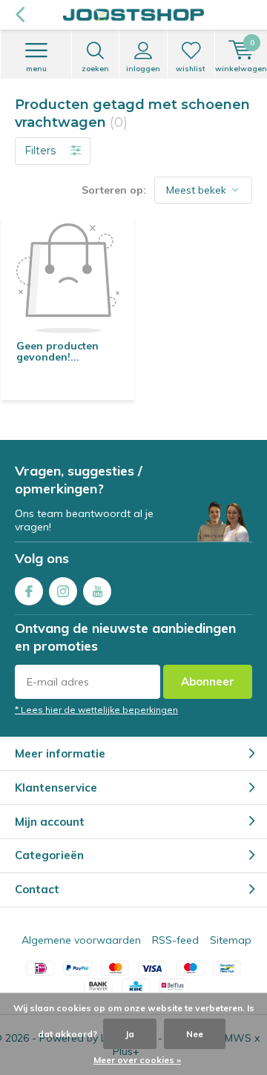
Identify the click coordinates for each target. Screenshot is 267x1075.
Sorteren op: (114, 190)
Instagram (63, 591)
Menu (36, 68)
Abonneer (207, 681)
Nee (194, 1033)
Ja (129, 1033)
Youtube (97, 591)
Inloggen (143, 68)
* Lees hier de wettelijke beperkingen (96, 709)
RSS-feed (175, 940)
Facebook (29, 591)
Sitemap (230, 940)
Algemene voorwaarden (81, 940)
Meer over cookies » (137, 1059)
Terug (19, 15)
